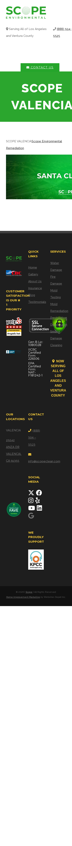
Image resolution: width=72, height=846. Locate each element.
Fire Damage (56, 280)
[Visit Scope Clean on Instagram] (31, 501)
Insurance (35, 288)
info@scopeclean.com (44, 461)
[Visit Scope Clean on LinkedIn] (39, 509)
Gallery (33, 274)
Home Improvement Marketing (23, 597)
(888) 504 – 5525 (34, 437)
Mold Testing (55, 294)
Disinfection (58, 324)
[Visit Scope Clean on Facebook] (39, 494)
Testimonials (36, 302)
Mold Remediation (58, 307)
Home (32, 267)
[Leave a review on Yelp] (37, 501)
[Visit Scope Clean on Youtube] (32, 509)
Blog (31, 295)
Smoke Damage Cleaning (56, 338)
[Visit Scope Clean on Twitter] (31, 494)
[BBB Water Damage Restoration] (14, 350)
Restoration (58, 318)
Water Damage (56, 266)
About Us (35, 281)
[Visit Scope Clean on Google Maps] (31, 517)
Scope (29, 592)
